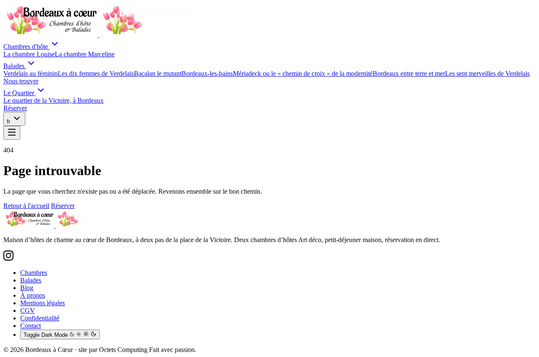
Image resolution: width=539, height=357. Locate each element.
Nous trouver (20, 81)
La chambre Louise (29, 54)
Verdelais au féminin (30, 73)
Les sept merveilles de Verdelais (487, 73)
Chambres (33, 272)
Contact (30, 325)
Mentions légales (42, 302)
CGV (27, 310)
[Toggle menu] (11, 133)
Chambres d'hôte (26, 46)
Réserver (63, 205)
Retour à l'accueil (26, 205)
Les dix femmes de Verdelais (96, 73)
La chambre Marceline (85, 54)
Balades (14, 65)
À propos (32, 295)
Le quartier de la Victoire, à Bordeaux (53, 100)
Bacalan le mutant (157, 73)
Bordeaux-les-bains (207, 73)
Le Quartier (19, 92)
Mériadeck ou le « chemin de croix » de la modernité (303, 73)
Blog (26, 287)
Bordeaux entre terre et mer (409, 73)
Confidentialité (39, 318)
